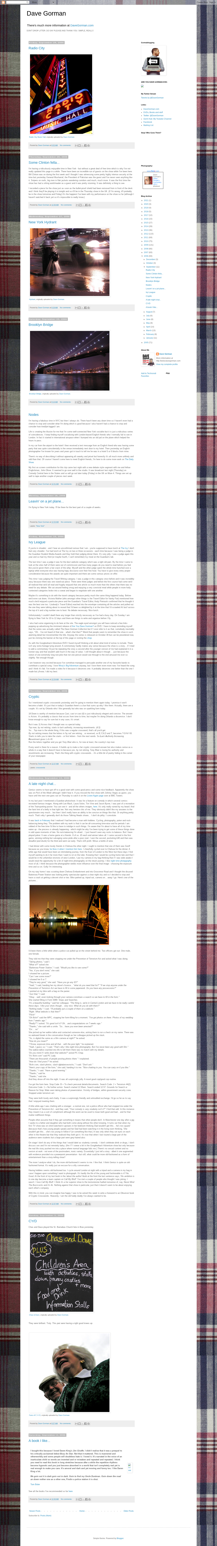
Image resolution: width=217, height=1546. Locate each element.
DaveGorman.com (82, 25)
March (149, 330)
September (151, 267)
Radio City (37, 48)
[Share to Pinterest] (88, 145)
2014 (146, 226)
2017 (146, 215)
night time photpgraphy (121, 861)
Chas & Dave (34, 1315)
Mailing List (148, 125)
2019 (146, 208)
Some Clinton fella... (44, 163)
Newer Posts (34, 1511)
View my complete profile (167, 364)
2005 (146, 342)
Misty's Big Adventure (69, 665)
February (150, 334)
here (95, 806)
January (150, 338)
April (148, 327)
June (148, 319)
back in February (42, 820)
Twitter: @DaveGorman (153, 115)
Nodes (34, 415)
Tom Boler (35, 1484)
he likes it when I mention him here (66, 849)
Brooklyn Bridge (41, 325)
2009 (146, 245)
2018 (146, 211)
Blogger (120, 1538)
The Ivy (124, 548)
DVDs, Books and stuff (153, 112)
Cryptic (34, 697)
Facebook (147, 122)
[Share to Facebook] (85, 145)
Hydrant (32, 299)
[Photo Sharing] (61, 134)
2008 (146, 249)
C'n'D (33, 1221)
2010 (146, 241)
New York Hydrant (42, 222)
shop (89, 638)
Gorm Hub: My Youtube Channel (157, 119)
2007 (146, 252)
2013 (146, 230)
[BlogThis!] (79, 145)
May (148, 323)
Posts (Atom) (45, 1516)
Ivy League (37, 542)
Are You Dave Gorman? (83, 626)
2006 (146, 256)
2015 (146, 223)
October (149, 263)
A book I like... (39, 1441)
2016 (146, 219)
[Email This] (76, 145)
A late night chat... (42, 784)
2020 (146, 204)
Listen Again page (95, 795)
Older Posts (129, 1511)
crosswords (40, 768)
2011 (146, 237)
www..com (153, 171)
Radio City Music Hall (37, 137)
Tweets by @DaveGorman (152, 98)
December (151, 259)
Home (82, 1511)
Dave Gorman (46, 13)
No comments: (66, 145)
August (149, 312)
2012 (146, 234)
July (148, 316)
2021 (146, 200)
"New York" (40, 526)
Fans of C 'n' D (35, 1415)
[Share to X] (82, 145)
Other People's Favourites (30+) (157, 181)
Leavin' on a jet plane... (46, 501)
